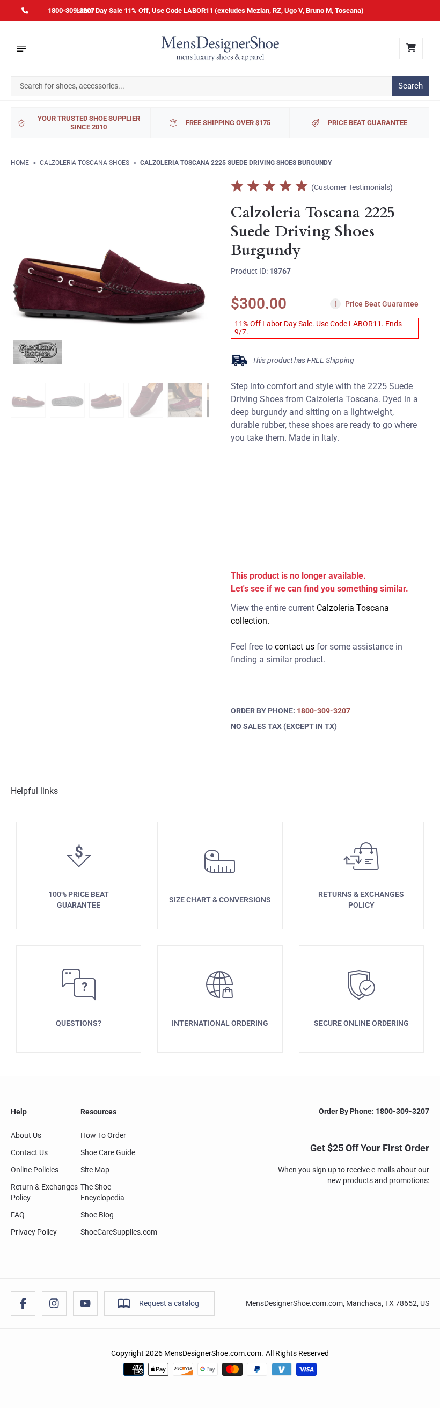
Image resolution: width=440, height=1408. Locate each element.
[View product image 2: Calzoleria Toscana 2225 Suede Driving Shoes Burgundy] (67, 400)
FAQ (18, 1214)
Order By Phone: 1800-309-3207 (374, 1111)
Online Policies (34, 1169)
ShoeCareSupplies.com (118, 1232)
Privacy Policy (34, 1232)
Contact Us (29, 1152)
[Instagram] (54, 1303)
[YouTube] (85, 1303)
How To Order (103, 1135)
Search (410, 86)
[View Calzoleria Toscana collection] (37, 351)
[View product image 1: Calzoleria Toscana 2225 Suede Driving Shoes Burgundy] (28, 400)
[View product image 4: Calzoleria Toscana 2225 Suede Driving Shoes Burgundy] (146, 400)
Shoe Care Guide (107, 1152)
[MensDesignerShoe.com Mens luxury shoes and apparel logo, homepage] (220, 48)
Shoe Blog (97, 1214)
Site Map (94, 1169)
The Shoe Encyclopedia (102, 1192)
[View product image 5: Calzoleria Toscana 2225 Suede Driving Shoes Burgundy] (185, 400)
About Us (26, 1135)
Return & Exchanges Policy (44, 1192)
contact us (294, 646)
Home (20, 162)
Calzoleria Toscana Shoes (84, 162)
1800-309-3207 (71, 10)
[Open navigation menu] (21, 48)
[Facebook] (23, 1303)
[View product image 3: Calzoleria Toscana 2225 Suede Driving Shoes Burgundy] (106, 400)
